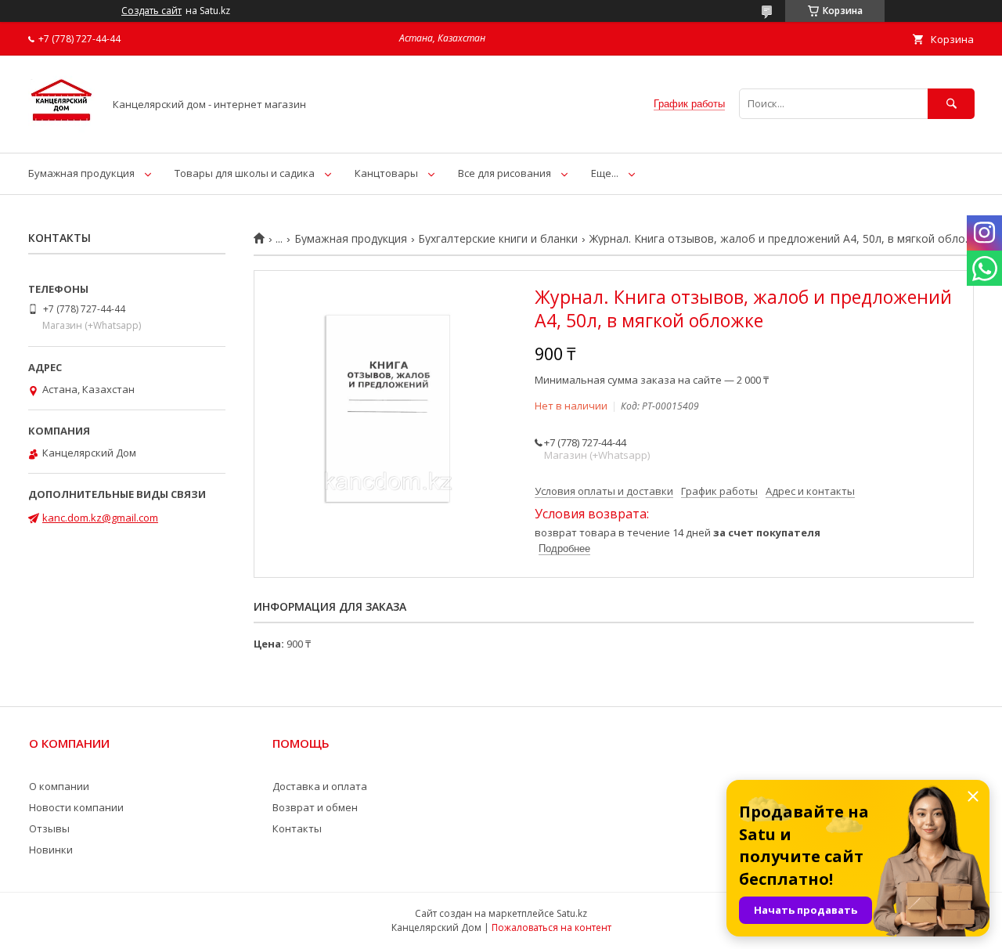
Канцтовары (386, 173)
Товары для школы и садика (245, 173)
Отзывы (49, 828)
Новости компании (76, 807)
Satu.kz (572, 913)
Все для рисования (504, 173)
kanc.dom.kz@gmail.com (100, 517)
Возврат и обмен (315, 807)
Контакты (297, 828)
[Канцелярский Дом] (61, 132)
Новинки (51, 850)
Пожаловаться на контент (551, 927)
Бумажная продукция (81, 173)
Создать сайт (151, 10)
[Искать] (951, 103)
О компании (59, 786)
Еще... (604, 173)
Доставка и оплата (319, 786)
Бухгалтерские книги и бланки (498, 239)
